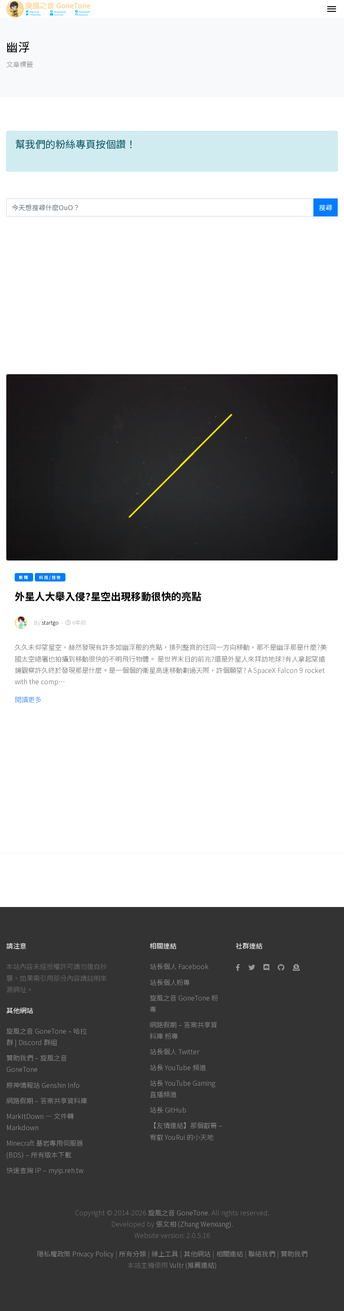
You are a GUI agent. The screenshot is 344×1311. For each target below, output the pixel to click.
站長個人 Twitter (174, 1051)
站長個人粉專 (170, 982)
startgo (50, 622)
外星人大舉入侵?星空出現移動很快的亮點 (108, 596)
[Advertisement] (172, 295)
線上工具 (164, 1253)
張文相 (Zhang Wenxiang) (194, 1224)
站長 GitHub (168, 1110)
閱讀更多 (28, 699)
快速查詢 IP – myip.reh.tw (44, 1170)
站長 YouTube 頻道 (178, 1067)
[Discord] (266, 967)
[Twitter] (251, 967)
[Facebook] (239, 967)
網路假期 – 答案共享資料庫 (46, 1100)
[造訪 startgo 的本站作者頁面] (21, 628)
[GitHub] (281, 967)
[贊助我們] (296, 967)
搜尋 (325, 207)
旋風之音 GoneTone (178, 1212)
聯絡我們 (261, 1253)
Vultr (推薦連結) (193, 1265)
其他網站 (197, 1253)
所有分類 (132, 1253)
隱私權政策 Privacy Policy (75, 1253)
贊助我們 (294, 1253)
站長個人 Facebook (179, 966)
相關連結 (229, 1253)
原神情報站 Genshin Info (43, 1085)
